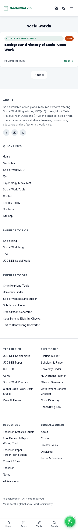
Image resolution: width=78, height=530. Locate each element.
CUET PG (8, 369)
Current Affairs (12, 461)
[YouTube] (14, 132)
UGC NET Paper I (13, 362)
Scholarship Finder (14, 305)
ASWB (7, 375)
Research (8, 467)
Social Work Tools (14, 189)
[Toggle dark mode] (63, 8)
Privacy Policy (11, 202)
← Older (39, 74)
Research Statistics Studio (18, 431)
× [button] (74, 517)
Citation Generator (52, 382)
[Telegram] (23, 132)
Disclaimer (9, 209)
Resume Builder (50, 355)
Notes (6, 474)
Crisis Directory (50, 400)
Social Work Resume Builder (20, 298)
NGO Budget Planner (53, 375)
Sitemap (8, 215)
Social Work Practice (15, 382)
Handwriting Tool (51, 406)
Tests (24, 526)
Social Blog (10, 240)
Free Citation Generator (17, 311)
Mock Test (9, 163)
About (44, 431)
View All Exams (12, 400)
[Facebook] (6, 132)
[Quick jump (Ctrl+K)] (56, 8)
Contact (8, 196)
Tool (6, 254)
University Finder (13, 292)
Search (54, 526)
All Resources (11, 481)
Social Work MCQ (14, 169)
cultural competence (21, 38)
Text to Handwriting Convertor (21, 325)
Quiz (6, 176)
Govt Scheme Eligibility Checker (22, 318)
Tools (39, 526)
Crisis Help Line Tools (16, 285)
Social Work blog (13, 247)
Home (6, 156)
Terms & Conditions (53, 458)
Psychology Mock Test (17, 182)
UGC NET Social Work (16, 260)
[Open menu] (71, 8)
